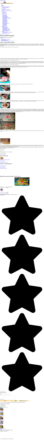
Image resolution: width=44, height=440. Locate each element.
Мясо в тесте (4, 12)
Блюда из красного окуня (6, 23)
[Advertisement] (4, 52)
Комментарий (2, 399)
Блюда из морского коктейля (6, 30)
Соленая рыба (2, 415)
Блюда (1, 411)
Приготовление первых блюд (6, 6)
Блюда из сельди (5, 15)
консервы (2, 31)
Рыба (2, 13)
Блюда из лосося (5, 14)
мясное (2, 11)
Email (1, 394)
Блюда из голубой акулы (6, 17)
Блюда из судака (5, 20)
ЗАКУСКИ (1, 424)
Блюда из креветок (5, 27)
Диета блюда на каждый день (6, 9)
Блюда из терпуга (5, 21)
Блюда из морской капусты (6, 28)
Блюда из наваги (5, 19)
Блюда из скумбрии (5, 16)
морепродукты (3, 26)
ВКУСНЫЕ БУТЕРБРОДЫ (3, 168)
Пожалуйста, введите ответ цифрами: (5, 403)
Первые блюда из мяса (5, 7)
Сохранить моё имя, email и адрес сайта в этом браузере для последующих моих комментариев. (13, 402)
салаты (2, 5)
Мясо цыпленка (32, 45)
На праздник (4, 8)
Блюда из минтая (5, 22)
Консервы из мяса (2, 37)
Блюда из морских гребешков (6, 29)
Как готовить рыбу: (3, 39)
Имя (1, 393)
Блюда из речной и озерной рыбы (7, 18)
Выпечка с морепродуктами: (4, 40)
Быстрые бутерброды (3, 428)
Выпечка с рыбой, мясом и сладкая (7, 10)
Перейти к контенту (2, 0)
